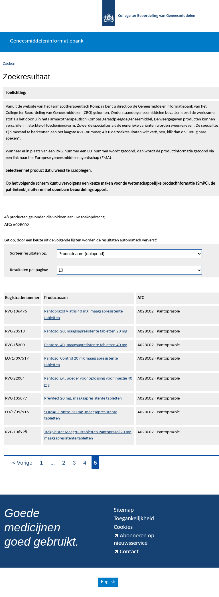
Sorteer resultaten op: (28, 253)
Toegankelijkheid (134, 519)
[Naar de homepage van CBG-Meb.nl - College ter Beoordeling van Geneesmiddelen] (108, 16)
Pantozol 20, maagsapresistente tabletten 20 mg (85, 331)
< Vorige (22, 463)
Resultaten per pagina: (29, 270)
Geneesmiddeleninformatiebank (47, 41)
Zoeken (9, 64)
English (108, 582)
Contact (129, 552)
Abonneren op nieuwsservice (134, 539)
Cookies (123, 527)
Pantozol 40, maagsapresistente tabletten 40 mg (85, 345)
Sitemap (124, 510)
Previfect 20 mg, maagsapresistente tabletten (83, 398)
